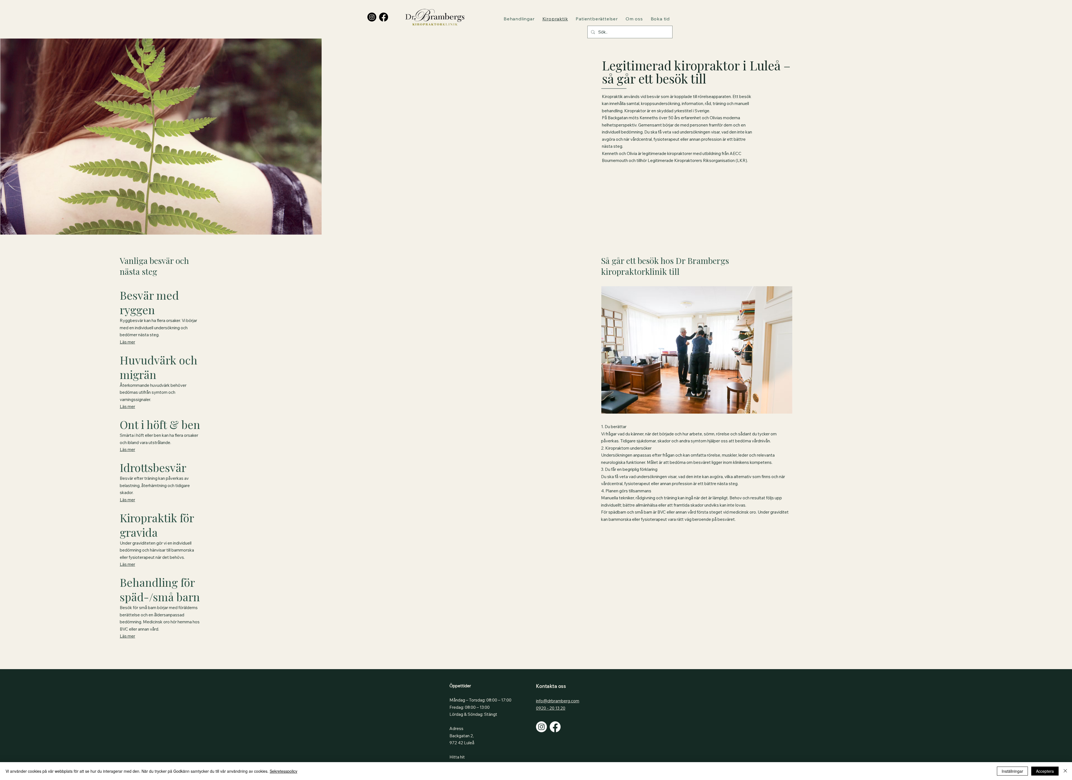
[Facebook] (383, 17)
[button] (519, 19)
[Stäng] (1065, 771)
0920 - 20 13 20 (550, 708)
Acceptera (1045, 771)
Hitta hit (457, 757)
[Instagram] (371, 17)
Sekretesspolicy (283, 771)
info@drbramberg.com (557, 700)
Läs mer (127, 342)
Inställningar (1012, 771)
